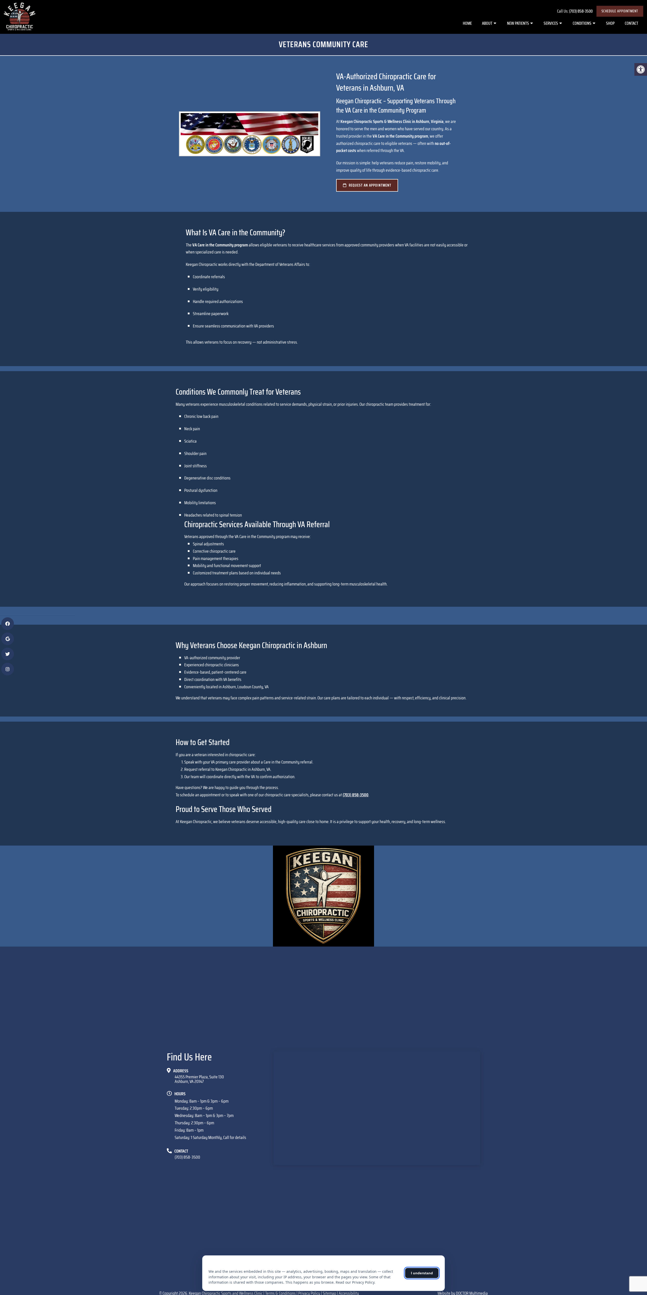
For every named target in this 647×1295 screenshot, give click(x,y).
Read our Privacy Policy (355, 1282)
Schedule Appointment (620, 11)
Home (467, 23)
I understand (422, 1273)
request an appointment (369, 185)
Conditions (582, 23)
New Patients (518, 23)
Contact (631, 23)
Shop (610, 23)
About (487, 23)
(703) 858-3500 (581, 11)
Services (551, 23)
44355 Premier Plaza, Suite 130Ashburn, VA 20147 (199, 1079)
